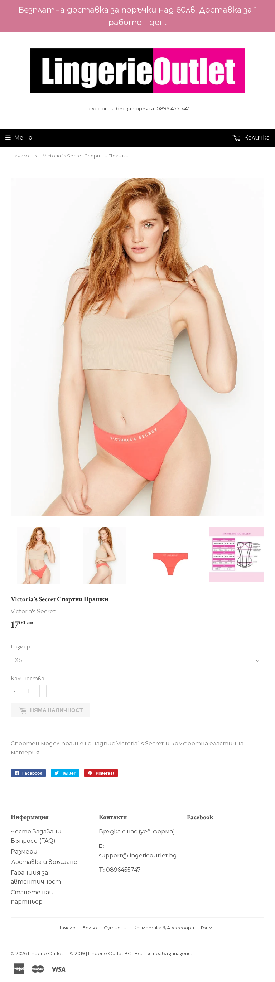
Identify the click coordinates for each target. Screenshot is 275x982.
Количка (256, 137)
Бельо (89, 927)
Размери (24, 851)
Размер (20, 646)
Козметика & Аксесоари (163, 927)
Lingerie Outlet (45, 953)
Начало (20, 156)
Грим (206, 927)
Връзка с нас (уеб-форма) (137, 831)
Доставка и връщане (44, 862)
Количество (27, 678)
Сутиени (115, 927)
